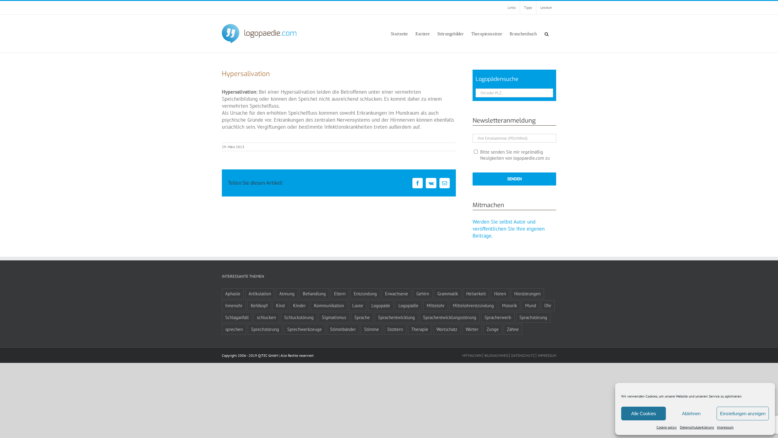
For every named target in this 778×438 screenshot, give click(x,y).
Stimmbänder (343, 329)
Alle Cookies (643, 413)
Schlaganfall (237, 317)
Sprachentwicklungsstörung (449, 317)
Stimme (371, 329)
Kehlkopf (259, 305)
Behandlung (314, 293)
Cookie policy (666, 427)
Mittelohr (436, 305)
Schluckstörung (299, 317)
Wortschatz (446, 329)
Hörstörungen (527, 293)
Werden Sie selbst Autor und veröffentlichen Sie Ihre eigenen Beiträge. (509, 228)
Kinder (299, 305)
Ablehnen (691, 413)
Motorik (509, 305)
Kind (280, 305)
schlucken (266, 317)
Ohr (547, 305)
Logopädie (408, 305)
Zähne (513, 329)
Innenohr (234, 305)
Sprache (362, 317)
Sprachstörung (533, 317)
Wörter (472, 329)
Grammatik (447, 293)
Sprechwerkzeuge (304, 329)
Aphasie (232, 293)
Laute (357, 305)
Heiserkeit (476, 293)
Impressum (725, 427)
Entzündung (365, 293)
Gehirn (422, 293)
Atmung (286, 293)
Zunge (493, 329)
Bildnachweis (496, 355)
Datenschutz (523, 355)
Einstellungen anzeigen (743, 413)
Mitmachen (472, 355)
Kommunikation (329, 305)
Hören (500, 293)
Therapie (419, 329)
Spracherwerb (497, 317)
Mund (530, 305)
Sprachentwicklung (396, 317)
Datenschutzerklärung (697, 427)
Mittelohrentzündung (473, 305)
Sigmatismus (334, 317)
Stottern (395, 329)
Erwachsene (396, 293)
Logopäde (380, 305)
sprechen (234, 329)
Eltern (340, 293)
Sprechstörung (265, 329)
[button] (547, 34)
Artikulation (260, 293)
